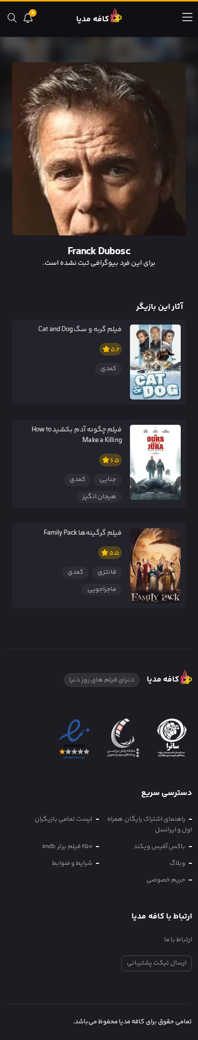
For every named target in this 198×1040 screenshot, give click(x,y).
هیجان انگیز (99, 497)
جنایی (108, 479)
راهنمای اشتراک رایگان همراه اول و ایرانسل (149, 824)
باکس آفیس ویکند (159, 847)
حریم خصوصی (165, 880)
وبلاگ (177, 863)
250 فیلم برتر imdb (67, 847)
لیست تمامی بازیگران (63, 819)
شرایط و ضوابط (72, 863)
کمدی (108, 369)
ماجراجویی (101, 589)
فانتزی (106, 572)
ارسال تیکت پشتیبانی (156, 963)
